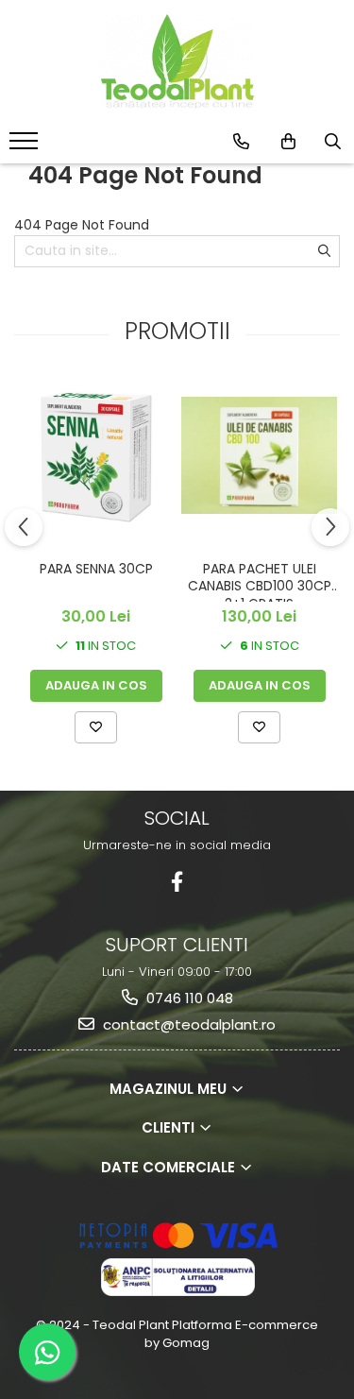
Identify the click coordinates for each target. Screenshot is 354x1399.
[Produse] (25, 146)
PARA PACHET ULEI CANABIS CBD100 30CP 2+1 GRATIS (259, 581)
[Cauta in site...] (333, 142)
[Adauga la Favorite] (96, 727)
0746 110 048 (188, 998)
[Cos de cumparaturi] (288, 142)
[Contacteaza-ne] (241, 142)
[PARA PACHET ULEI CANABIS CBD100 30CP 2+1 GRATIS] (259, 455)
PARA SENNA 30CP (96, 569)
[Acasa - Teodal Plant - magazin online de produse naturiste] (177, 61)
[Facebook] (177, 881)
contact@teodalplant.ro (187, 1024)
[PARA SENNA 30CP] (96, 456)
